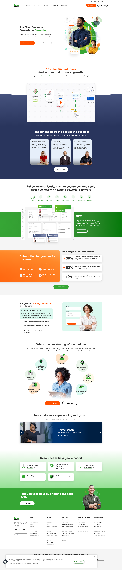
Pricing (46, 5)
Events (64, 520)
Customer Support (98, 522)
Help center (97, 524)
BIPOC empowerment (99, 535)
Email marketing (50, 529)
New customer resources (100, 520)
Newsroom (32, 529)
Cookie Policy (21, 560)
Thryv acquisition (34, 522)
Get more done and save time (32, 310)
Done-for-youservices (62, 362)
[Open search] (91, 2)
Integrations (49, 531)
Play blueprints (97, 533)
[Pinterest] (26, 523)
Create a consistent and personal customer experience (36, 326)
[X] (18, 523)
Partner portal (81, 522)
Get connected (88, 467)
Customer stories (34, 535)
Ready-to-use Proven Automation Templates (34, 391)
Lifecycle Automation (67, 524)
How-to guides (65, 535)
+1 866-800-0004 (19, 530)
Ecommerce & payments (52, 526)
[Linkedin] (23, 523)
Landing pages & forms (52, 535)
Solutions (37, 5)
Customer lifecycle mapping (82, 368)
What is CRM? (65, 522)
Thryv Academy (97, 526)
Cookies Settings (79, 562)
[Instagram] (21, 523)
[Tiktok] (15, 526)
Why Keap (27, 5)
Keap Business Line (51, 533)
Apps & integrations (83, 526)
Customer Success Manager (81, 392)
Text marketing (50, 544)
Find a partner (81, 524)
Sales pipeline (50, 542)
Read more (30, 478)
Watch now (59, 478)
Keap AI (64, 529)
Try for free (102, 5)
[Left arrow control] (22, 432)
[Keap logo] (17, 5)
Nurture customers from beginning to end (36, 321)
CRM (48, 524)
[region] (51, 561)
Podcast (64, 540)
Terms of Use (35, 563)
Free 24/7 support (88, 381)
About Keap (33, 520)
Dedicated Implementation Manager (41, 367)
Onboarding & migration (99, 531)
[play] (61, 102)
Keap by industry (34, 531)
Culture (32, 526)
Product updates (98, 538)
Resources (64, 5)
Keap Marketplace (98, 529)
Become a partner (82, 520)
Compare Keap (33, 533)
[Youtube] (18, 526)
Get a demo (91, 5)
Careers (32, 524)
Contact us (30, 467)
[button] (5, 561)
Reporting (49, 540)
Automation (49, 522)
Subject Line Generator (68, 533)
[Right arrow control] (100, 432)
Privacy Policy (13, 560)
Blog (63, 538)
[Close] (94, 556)
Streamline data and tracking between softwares (35, 331)
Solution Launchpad (83, 531)
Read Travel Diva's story (64, 436)
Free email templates (67, 531)
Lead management (51, 538)
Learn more (81, 231)
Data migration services (30, 378)
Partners (53, 5)
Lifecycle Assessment (67, 526)
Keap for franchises (83, 529)
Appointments (50, 520)
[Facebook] (15, 523)
